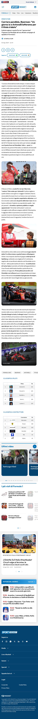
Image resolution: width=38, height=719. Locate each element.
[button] (19, 7)
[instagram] (6, 641)
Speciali (4, 667)
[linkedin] (19, 641)
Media (3, 648)
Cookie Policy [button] (23, 685)
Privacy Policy (5, 688)
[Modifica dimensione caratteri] (12, 50)
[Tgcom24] (5, 2)
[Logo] (19, 7)
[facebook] (2, 641)
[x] (14, 641)
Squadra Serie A (6, 673)
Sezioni (3, 661)
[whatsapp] (10, 641)
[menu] (2, 7)
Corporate (4, 685)
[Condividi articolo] (3, 50)
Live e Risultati (6, 654)
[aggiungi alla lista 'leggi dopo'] (8, 50)
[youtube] (27, 641)
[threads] (23, 641)
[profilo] (35, 7)
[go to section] (35, 446)
